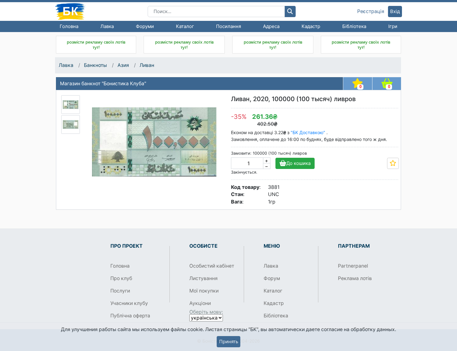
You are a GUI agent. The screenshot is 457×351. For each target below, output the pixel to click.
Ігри (392, 26)
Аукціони (200, 303)
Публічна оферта (130, 316)
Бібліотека (354, 26)
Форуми (145, 26)
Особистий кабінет (211, 266)
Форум (272, 278)
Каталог (185, 26)
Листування (203, 278)
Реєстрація (370, 11)
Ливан (147, 65)
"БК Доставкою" (308, 132)
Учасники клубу (129, 303)
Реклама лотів (355, 278)
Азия (123, 65)
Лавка (107, 26)
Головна (69, 26)
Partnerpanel (353, 266)
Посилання (228, 26)
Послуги (120, 291)
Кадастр (311, 26)
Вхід (395, 11)
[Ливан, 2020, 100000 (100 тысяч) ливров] (70, 104)
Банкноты (95, 65)
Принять (228, 341)
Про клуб (121, 278)
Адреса (271, 26)
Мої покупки (204, 291)
